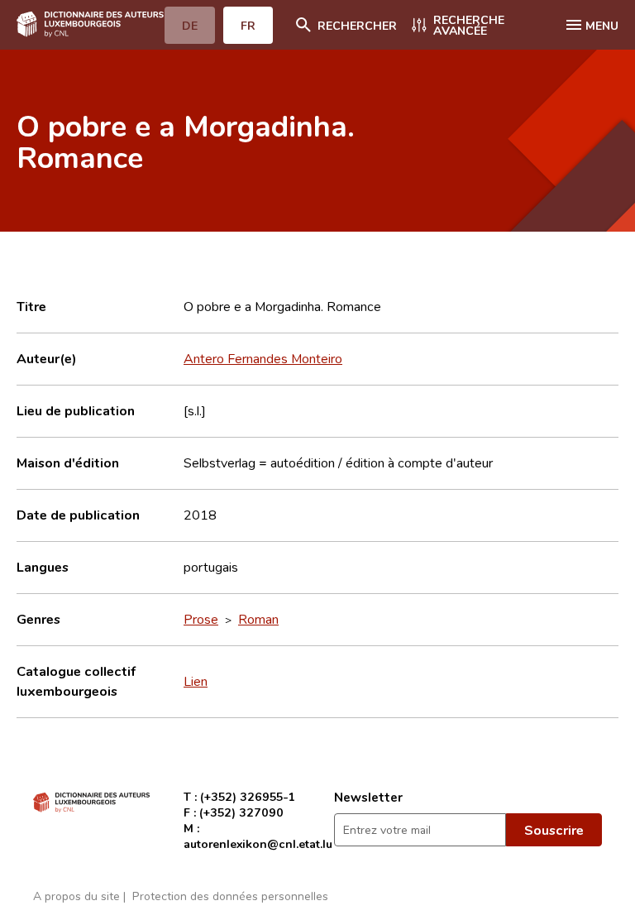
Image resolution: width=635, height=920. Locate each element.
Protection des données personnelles (230, 895)
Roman (258, 619)
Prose (201, 619)
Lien (196, 681)
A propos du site (76, 895)
